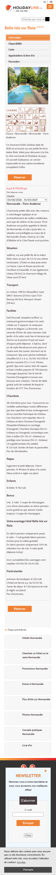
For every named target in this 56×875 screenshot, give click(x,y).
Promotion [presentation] (14, 61)
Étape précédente (17, 629)
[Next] (42, 85)
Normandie (21, 133)
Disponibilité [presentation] (15, 43)
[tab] (28, 38)
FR (51, 1)
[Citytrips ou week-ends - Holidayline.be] (24, 8)
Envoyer (28, 823)
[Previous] (14, 85)
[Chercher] (47, 19)
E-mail (28, 809)
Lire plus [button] (21, 862)
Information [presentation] (15, 37)
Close (28, 835)
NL (44, 1)
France (9, 133)
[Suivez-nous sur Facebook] (24, 766)
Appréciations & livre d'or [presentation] (22, 55)
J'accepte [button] (28, 869)
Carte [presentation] (11, 49)
